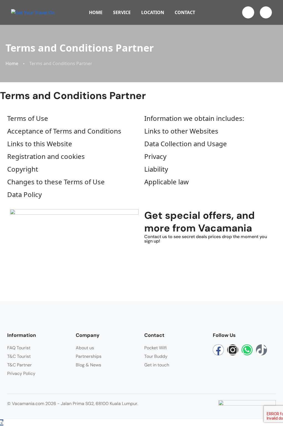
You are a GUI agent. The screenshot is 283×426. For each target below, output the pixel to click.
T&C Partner (19, 365)
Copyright (22, 169)
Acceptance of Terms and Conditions (64, 130)
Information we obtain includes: (194, 118)
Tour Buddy (155, 356)
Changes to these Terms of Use (56, 181)
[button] (248, 12)
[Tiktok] (261, 349)
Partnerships (88, 356)
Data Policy (24, 194)
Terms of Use (27, 118)
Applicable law (166, 181)
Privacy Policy (21, 373)
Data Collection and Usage (185, 143)
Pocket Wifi (155, 348)
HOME (96, 12)
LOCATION (152, 12)
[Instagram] (232, 349)
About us (85, 348)
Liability (156, 169)
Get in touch (156, 365)
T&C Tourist (19, 356)
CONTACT (185, 12)
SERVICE (122, 12)
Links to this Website (39, 143)
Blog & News (88, 365)
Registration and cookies (46, 156)
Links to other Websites (181, 130)
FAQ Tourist (18, 348)
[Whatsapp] (247, 349)
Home (12, 63)
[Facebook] (218, 349)
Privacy (155, 156)
